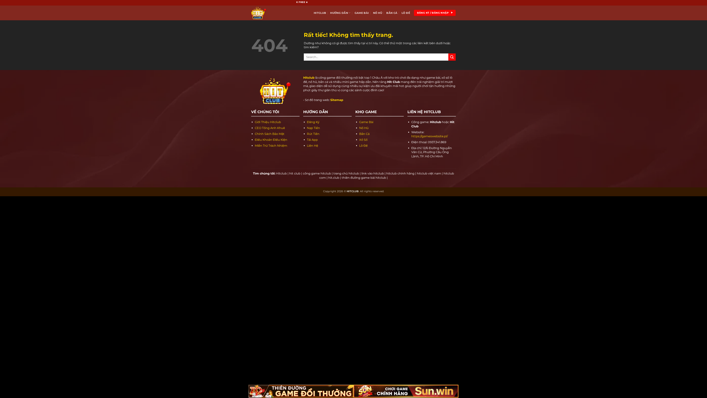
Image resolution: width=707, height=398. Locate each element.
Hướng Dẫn (339, 13)
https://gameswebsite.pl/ (429, 136)
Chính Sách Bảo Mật (269, 134)
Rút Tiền (313, 134)
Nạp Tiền (313, 128)
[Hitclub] (269, 13)
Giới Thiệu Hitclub (268, 122)
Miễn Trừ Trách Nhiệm (271, 145)
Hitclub (320, 13)
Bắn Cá (391, 13)
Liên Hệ (312, 145)
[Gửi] (452, 57)
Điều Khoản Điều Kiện (271, 140)
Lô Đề (406, 13)
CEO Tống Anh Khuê (270, 128)
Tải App (312, 140)
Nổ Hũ (377, 13)
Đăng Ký (313, 122)
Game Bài (362, 13)
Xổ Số (363, 140)
